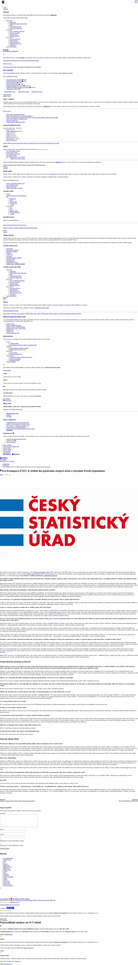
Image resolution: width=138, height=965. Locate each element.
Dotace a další (6, 451)
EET (4, 862)
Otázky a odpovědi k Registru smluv (15, 183)
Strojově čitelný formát (12, 185)
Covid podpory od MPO (23, 313)
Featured (5, 864)
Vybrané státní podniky (15, 26)
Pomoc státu (6, 881)
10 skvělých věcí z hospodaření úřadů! (16, 427)
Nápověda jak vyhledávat (7, 461)
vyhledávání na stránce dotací (41, 307)
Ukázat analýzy (8, 934)
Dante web (57, 612)
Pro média (9, 416)
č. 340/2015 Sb (52, 174)
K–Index (22, 57)
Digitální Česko (7, 859)
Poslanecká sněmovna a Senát (13, 81)
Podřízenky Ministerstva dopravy (14, 86)
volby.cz (123, 720)
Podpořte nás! (7, 900)
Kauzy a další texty (9, 419)
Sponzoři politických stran (11, 125)
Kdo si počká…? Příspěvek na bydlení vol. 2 (17, 425)
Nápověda (5, 874)
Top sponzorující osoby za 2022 (35, 143)
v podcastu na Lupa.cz (50, 575)
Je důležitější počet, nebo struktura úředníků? (17, 422)
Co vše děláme (12, 409)
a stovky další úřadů (11, 46)
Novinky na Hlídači (8, 877)
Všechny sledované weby (12, 333)
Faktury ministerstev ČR (16, 354)
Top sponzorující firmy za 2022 (51, 143)
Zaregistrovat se (8, 964)
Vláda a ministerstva (11, 82)
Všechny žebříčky (36, 67)
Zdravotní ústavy (14, 40)
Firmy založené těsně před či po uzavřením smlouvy (19, 116)
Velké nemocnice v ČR (15, 43)
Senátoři (36, 165)
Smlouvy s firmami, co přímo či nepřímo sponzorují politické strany (20, 228)
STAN (8, 134)
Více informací (4, 920)
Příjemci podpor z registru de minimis (19, 348)
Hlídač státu (6, 868)
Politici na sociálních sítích (10, 165)
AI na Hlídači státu (8, 858)
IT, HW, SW (9, 254)
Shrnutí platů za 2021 (37, 91)
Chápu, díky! (3, 918)
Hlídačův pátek (7, 869)
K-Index (6, 50)
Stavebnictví (9, 248)
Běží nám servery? (15, 902)
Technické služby (10, 259)
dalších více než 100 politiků (18, 158)
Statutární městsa (14, 211)
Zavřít (2, 934)
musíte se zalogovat (28, 948)
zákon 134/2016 (57, 238)
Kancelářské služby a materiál (13, 257)
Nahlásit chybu (6, 902)
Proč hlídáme (15, 898)
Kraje (11, 209)
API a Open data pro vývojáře (19, 900)
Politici (5, 146)
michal (1, 474)
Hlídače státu (30, 574)
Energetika (9, 256)
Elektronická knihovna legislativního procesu (21, 357)
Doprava (8, 253)
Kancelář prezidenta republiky (14, 79)
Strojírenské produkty (11, 251)
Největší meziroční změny (9, 67)
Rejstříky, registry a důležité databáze (15, 327)
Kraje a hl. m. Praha (15, 33)
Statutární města (14, 34)
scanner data (9, 650)
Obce (11, 208)
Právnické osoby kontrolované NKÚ (15, 122)
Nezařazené (6, 875)
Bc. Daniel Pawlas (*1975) (13, 154)
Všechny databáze (11, 362)
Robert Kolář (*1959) (11, 152)
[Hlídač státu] (3, 3)
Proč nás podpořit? (11, 442)
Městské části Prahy (15, 36)
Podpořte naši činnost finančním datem (16, 439)
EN (18, 904)
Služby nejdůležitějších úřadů (13, 325)
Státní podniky (13, 201)
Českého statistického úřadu (41, 572)
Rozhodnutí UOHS (14, 360)
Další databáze (8, 336)
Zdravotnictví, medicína (12, 250)
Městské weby (10, 330)
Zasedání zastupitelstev (15, 359)
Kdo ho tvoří (19, 409)
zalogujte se (18, 961)
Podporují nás (10, 440)
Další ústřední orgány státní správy (18, 23)
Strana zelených (10, 139)
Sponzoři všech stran (11, 140)
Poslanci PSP (31, 165)
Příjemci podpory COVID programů (58, 313)
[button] (0, 888)
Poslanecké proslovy (22, 165)
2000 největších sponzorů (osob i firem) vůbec (15, 143)
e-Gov (4, 861)
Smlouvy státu (6, 448)
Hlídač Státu (6, 464)
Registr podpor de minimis (74, 313)
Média (11, 25)
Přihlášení (8, 454)
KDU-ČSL (9, 137)
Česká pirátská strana (11, 131)
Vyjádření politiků (14, 343)
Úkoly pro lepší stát (8, 885)
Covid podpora (13, 352)
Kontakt (8, 415)
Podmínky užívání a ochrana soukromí (37, 900)
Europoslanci (42, 165)
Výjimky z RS (13, 203)
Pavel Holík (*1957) (11, 155)
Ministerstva (13, 22)
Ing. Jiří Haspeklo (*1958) (13, 151)
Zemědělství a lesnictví (12, 262)
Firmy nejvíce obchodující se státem (15, 114)
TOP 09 (8, 135)
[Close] (0, 936)
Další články (9, 430)
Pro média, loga (51, 900)
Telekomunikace (10, 260)
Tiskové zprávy (7, 884)
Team (1, 900)
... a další (12, 205)
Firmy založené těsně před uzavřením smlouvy (15, 225)
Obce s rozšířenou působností (17, 31)
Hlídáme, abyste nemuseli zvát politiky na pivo (18, 424)
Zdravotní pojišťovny (15, 39)
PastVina (5, 879)
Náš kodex (22, 898)
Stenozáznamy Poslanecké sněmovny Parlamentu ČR (23, 345)
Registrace (16, 454)
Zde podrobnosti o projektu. (66, 73)
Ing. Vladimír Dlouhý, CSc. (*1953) (15, 157)
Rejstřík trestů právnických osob (18, 349)
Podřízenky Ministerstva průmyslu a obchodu (17, 87)
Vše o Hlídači (6, 452)
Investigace (6, 465)
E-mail (2, 834)
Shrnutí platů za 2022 (23, 91)
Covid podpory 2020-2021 (10, 313)
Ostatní (5, 878)
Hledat (4, 459)
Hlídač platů (6, 865)
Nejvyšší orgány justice (12, 84)
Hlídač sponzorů (7, 867)
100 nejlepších (20, 67)
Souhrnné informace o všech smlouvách (16, 195)
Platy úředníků (8, 70)
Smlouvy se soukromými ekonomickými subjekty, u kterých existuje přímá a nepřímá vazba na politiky (32, 117)
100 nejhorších (28, 67)
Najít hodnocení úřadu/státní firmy (11, 60)
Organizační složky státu (16, 28)
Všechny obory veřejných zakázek (15, 264)
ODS (7, 129)
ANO (7, 132)
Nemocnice (12, 45)
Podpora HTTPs (10, 324)
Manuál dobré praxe (11, 186)
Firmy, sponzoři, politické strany (11, 446)
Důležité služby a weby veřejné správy (16, 328)
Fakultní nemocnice (14, 42)
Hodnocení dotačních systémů (10, 310)
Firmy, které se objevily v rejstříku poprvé (16, 119)
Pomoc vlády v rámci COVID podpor (39, 313)
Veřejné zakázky (8, 235)
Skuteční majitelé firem (12, 120)
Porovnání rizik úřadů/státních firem (30, 60)
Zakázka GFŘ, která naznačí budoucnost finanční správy (20, 428)
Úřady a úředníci (7, 445)
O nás (1, 898)
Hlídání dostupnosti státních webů (14, 316)
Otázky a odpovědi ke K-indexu (14, 188)
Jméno (2, 829)
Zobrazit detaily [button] (7, 370)
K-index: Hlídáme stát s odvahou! (8, 904)
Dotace (5, 302)
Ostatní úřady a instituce (12, 89)
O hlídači (5, 409)
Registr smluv (7, 171)
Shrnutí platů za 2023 (9, 91)
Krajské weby (9, 331)
